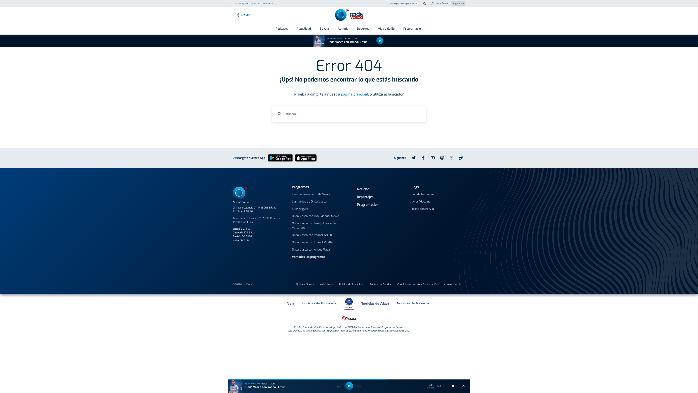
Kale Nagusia (300, 209)
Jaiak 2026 (268, 4)
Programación (412, 29)
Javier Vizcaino (420, 201)
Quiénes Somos (305, 284)
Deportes (363, 29)
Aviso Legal (326, 284)
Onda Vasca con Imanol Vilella (312, 242)
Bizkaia (324, 29)
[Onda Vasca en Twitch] (452, 158)
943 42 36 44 (245, 222)
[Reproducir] (379, 40)
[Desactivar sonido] (439, 386)
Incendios (255, 4)
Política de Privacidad (351, 284)
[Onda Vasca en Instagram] (442, 158)
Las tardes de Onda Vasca (309, 201)
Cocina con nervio (422, 209)
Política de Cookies (381, 284)
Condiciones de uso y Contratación (417, 284)
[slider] (453, 386)
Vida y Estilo (386, 29)
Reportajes (365, 197)
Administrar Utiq (452, 284)
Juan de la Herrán (422, 194)
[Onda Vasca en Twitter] (414, 158)
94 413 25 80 (245, 211)
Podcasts (282, 29)
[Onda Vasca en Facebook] (423, 158)
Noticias (363, 189)
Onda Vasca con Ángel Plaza (311, 249)
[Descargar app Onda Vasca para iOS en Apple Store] (306, 158)
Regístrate (458, 3)
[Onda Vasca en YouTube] (433, 158)
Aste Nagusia (241, 4)
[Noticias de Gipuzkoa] (319, 303)
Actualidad (303, 29)
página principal (354, 94)
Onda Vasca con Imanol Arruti (348, 42)
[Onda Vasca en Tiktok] (461, 158)
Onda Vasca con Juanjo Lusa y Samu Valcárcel (316, 225)
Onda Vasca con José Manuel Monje (315, 216)
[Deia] (290, 303)
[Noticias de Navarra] (413, 303)
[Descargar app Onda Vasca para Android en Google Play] (280, 158)
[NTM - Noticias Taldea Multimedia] (349, 303)
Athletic (343, 29)
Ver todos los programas (308, 257)
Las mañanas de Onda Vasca (311, 194)
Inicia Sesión (442, 3)
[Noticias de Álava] (375, 303)
